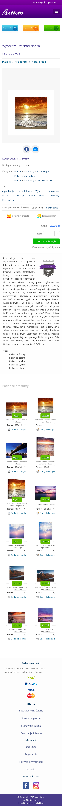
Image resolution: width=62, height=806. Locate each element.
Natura (5, 195)
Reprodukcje (8, 200)
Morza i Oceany (44, 180)
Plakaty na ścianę (31, 725)
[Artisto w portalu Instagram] (36, 785)
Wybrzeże (40, 191)
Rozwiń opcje (51, 207)
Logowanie (51, 2)
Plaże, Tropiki (39, 61)
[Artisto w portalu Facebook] (26, 785)
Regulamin (31, 754)
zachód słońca (25, 191)
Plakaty (6, 61)
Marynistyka (29, 176)
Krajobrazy (21, 61)
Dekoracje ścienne (31, 733)
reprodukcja (8, 191)
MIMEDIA (39, 803)
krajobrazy (54, 191)
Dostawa (31, 746)
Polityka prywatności (31, 761)
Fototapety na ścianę (31, 710)
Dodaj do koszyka (47, 241)
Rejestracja (38, 2)
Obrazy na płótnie (31, 718)
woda (32, 195)
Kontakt (31, 769)
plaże (41, 195)
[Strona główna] (12, 11)
